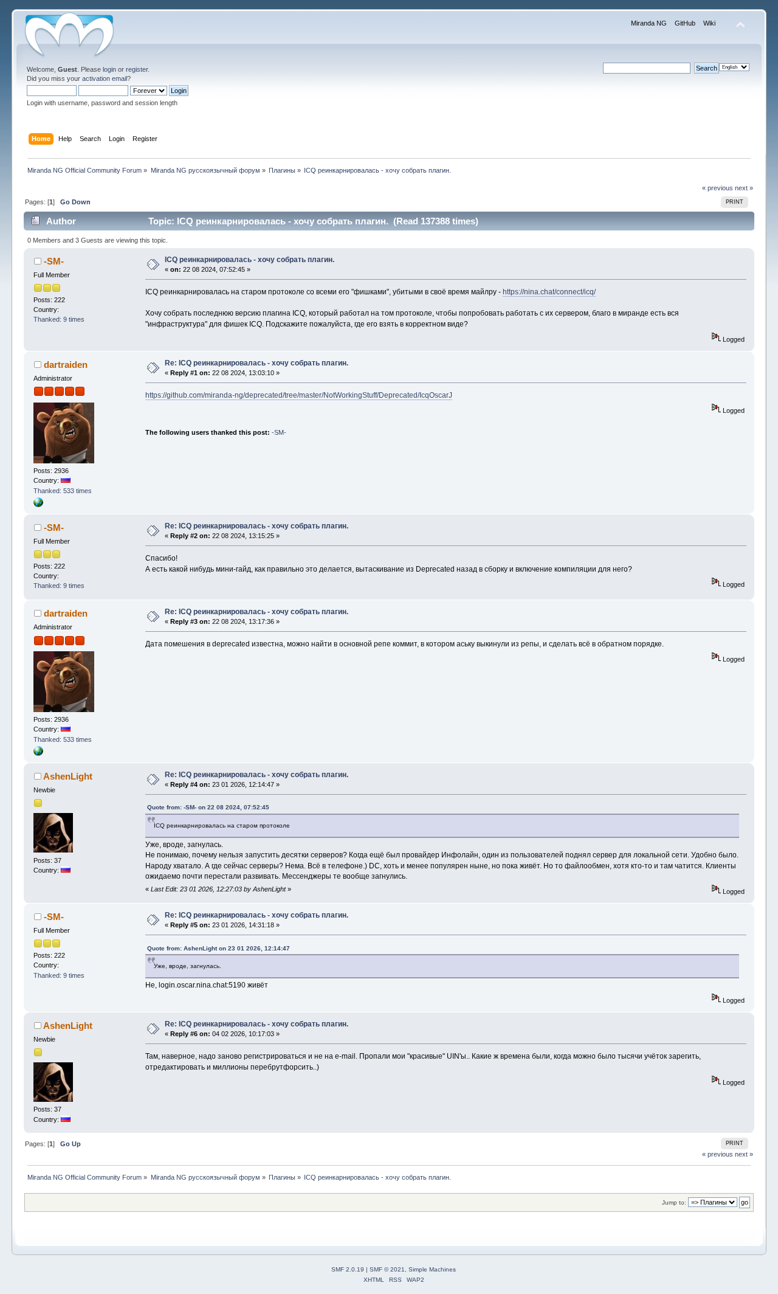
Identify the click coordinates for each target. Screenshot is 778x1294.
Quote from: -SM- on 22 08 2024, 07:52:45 (208, 807)
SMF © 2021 (387, 1269)
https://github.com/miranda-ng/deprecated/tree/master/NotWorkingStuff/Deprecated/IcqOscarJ (298, 395)
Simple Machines (432, 1269)
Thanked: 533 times (62, 490)
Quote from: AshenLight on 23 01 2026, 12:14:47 (218, 948)
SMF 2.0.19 (347, 1269)
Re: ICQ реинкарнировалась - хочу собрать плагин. (256, 363)
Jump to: (674, 1202)
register (137, 69)
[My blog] (38, 504)
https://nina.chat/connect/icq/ (549, 292)
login (109, 69)
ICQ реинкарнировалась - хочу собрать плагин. (249, 259)
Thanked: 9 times (58, 319)
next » (744, 188)
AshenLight (67, 776)
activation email (104, 78)
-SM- (54, 261)
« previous (717, 188)
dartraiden (66, 364)
